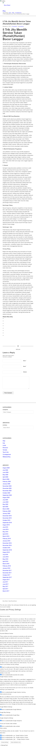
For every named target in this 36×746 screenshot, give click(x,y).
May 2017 (5, 586)
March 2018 (6, 563)
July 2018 (5, 554)
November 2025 (7, 486)
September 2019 (7, 522)
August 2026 (6, 468)
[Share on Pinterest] (4, 323)
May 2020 (5, 504)
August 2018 (6, 552)
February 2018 (7, 566)
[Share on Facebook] (4, 318)
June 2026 (5, 472)
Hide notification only (15, 742)
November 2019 (7, 518)
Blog (4, 11)
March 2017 (6, 591)
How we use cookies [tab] (5, 616)
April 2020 (5, 506)
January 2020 (6, 513)
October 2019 (6, 520)
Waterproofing (6, 457)
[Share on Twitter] (4, 321)
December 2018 (7, 543)
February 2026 (7, 481)
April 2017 (5, 589)
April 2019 (5, 534)
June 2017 (5, 584)
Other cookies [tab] (3, 728)
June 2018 (5, 557)
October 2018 (6, 547)
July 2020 (5, 500)
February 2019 (7, 538)
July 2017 (5, 582)
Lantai (4, 445)
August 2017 (6, 579)
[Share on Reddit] (4, 333)
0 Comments (14, 26)
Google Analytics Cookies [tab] (6, 676)
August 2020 (6, 497)
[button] (4, 745)
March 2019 (6, 536)
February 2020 (7, 511)
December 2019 (7, 516)
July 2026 (5, 470)
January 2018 (6, 568)
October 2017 (6, 575)
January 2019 (6, 541)
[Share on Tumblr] (4, 328)
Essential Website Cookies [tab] (6, 633)
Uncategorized (7, 454)
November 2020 (7, 490)
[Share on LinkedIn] (4, 326)
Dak (4, 443)
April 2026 (5, 477)
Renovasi (5, 447)
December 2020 (7, 488)
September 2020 (7, 495)
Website (25, 372)
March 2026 (6, 479)
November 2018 (7, 545)
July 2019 (5, 527)
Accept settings (4, 742)
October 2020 (6, 493)
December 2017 (7, 570)
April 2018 (5, 561)
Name (24, 360)
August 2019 (6, 525)
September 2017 (7, 577)
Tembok (5, 450)
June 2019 (5, 529)
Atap (4, 441)
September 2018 (7, 550)
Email (24, 366)
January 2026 (6, 484)
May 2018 (5, 559)
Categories (5, 409)
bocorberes (21, 26)
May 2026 (5, 474)
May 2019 (5, 531)
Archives (5, 425)
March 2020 (6, 509)
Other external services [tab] (5, 694)
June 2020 (5, 502)
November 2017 (7, 573)
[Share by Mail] (4, 335)
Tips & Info (6, 452)
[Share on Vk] (4, 330)
